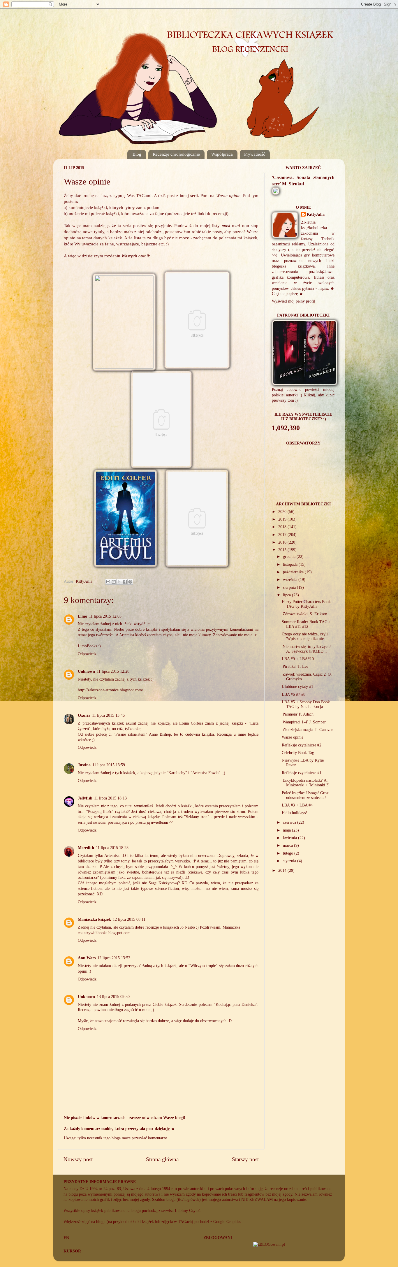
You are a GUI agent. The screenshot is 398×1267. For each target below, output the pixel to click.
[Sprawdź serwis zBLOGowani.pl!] (269, 1244)
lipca (287, 595)
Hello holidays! (294, 813)
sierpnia (290, 587)
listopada (291, 564)
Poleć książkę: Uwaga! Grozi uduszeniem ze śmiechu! (306, 795)
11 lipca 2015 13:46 (108, 715)
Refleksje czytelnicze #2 (301, 745)
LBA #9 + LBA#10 (298, 659)
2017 (283, 535)
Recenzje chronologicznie (176, 154)
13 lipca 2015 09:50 (113, 996)
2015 (283, 550)
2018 (283, 527)
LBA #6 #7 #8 (293, 694)
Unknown (86, 671)
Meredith (86, 848)
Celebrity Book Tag (298, 753)
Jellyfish (85, 798)
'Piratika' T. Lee (295, 666)
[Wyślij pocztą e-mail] (108, 582)
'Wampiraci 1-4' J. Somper (304, 722)
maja (287, 830)
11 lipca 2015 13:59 (108, 765)
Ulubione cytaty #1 (297, 686)
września (290, 579)
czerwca (290, 822)
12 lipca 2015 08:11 (129, 919)
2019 (283, 519)
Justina (84, 765)
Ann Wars (87, 958)
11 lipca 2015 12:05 (105, 616)
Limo (82, 616)
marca (288, 845)
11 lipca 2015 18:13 (110, 798)
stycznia (290, 861)
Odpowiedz (87, 654)
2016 (283, 542)
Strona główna (162, 1159)
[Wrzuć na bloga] (114, 582)
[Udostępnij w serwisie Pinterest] (130, 582)
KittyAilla (316, 214)
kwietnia (290, 838)
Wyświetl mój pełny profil (293, 301)
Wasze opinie (292, 737)
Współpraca (222, 154)
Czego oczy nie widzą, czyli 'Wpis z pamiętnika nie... (305, 636)
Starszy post (245, 1159)
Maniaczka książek (94, 919)
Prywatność (254, 154)
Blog (137, 154)
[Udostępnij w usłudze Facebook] (125, 582)
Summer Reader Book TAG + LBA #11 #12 (306, 624)
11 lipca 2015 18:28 (112, 848)
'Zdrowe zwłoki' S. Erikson (304, 614)
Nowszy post (78, 1159)
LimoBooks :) (89, 646)
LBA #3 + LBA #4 (297, 805)
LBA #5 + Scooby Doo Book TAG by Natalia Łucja (306, 704)
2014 (283, 870)
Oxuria (84, 715)
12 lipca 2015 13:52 (113, 958)
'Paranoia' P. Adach (298, 714)
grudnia (290, 556)
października (294, 572)
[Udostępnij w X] (119, 582)
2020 (283, 511)
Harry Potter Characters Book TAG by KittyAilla (306, 604)
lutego (288, 853)
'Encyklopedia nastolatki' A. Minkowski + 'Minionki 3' (305, 782)
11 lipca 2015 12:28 (113, 671)
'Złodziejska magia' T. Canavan (307, 729)
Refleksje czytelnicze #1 (301, 773)
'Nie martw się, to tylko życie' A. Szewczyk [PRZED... (306, 648)
